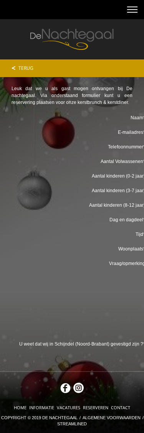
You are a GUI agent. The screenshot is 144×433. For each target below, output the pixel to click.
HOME (21, 407)
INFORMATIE (42, 407)
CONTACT (120, 407)
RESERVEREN (96, 407)
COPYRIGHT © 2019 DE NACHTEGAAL (40, 417)
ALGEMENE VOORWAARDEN (112, 417)
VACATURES (69, 407)
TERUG (22, 67)
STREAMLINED (72, 423)
